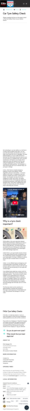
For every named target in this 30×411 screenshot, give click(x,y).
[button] (15, 330)
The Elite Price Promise (12, 406)
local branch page (13, 375)
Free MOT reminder (7, 361)
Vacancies (5, 363)
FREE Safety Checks (9, 9)
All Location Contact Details (10, 351)
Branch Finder (24, 9)
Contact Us (6, 358)
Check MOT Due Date (8, 359)
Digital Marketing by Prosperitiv (11, 409)
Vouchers (17, 9)
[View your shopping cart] (23, 4)
